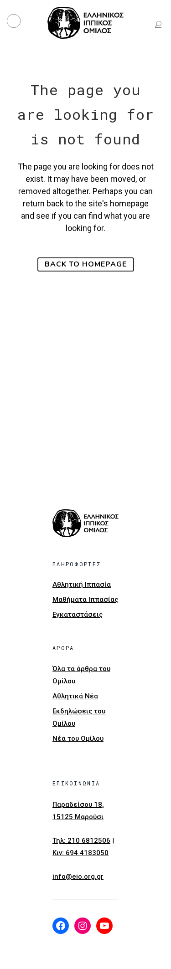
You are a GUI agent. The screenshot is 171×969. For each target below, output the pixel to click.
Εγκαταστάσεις (77, 614)
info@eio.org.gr (78, 876)
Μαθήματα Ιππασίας (85, 599)
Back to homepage (86, 264)
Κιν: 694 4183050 (80, 853)
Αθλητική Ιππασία (81, 584)
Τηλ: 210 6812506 (81, 840)
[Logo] (85, 23)
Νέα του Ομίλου (78, 738)
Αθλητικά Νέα (75, 696)
